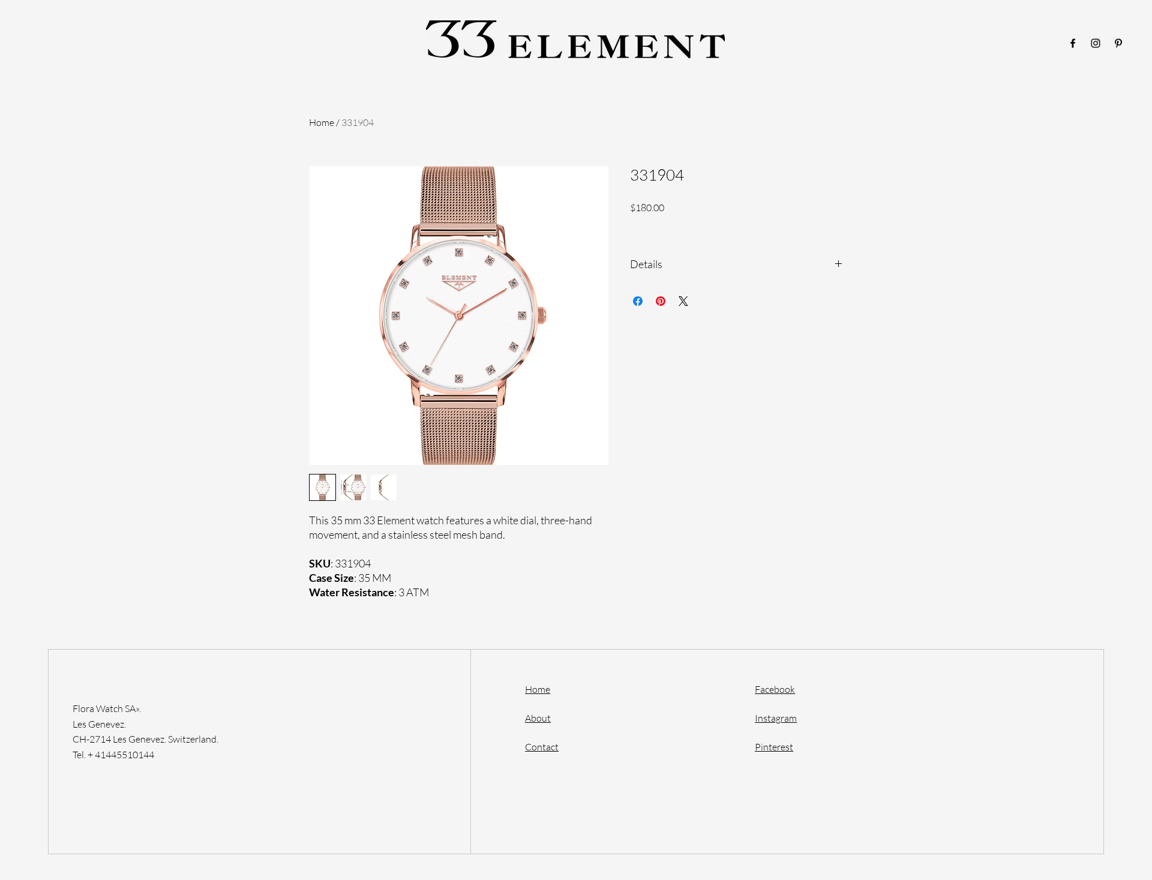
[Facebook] (1073, 43)
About (538, 718)
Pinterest (774, 747)
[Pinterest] (1118, 43)
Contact (542, 747)
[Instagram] (1096, 43)
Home (321, 122)
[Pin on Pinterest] (660, 301)
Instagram (776, 718)
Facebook (775, 689)
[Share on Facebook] (638, 301)
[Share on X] (683, 301)
